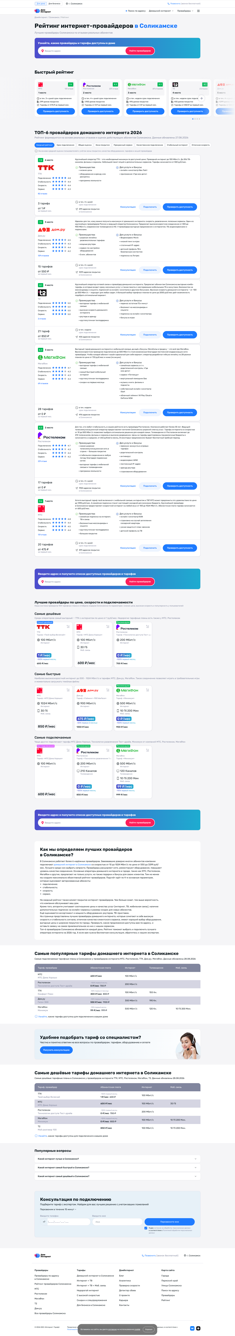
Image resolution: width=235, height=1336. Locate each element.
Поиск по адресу (137, 11)
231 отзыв (42, 461)
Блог (121, 1275)
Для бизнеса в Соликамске (91, 1305)
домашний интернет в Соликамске (72, 864)
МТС (40, 88)
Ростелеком (88, 88)
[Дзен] (198, 1328)
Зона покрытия (103, 145)
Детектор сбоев (127, 1290)
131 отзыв (42, 535)
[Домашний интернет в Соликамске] (43, 11)
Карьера (123, 1300)
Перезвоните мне (169, 1221)
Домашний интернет (160, 11)
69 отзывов (43, 383)
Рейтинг (165, 1300)
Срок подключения (65, 145)
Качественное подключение (150, 145)
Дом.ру (220, 88)
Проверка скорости (129, 1285)
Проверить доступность (56, 111)
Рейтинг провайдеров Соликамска (53, 1284)
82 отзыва (42, 194)
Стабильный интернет (177, 145)
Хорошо (148, 1329)
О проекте (124, 1295)
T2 (174, 88)
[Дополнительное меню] (198, 11)
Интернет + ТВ (84, 1280)
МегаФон (132, 88)
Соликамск (54, 17)
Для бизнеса (54, 3)
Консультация (128, 548)
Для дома (41, 3)
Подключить (150, 548)
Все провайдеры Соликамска (50, 1313)
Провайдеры (184, 11)
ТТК (40, 173)
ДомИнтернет (41, 17)
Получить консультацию (56, 1050)
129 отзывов (43, 256)
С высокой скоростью (88, 1295)
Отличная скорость (201, 145)
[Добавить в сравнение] (68, 626)
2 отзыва (42, 319)
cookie (137, 1329)
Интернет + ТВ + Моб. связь (91, 1285)
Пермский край (169, 1280)
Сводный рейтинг (44, 145)
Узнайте (42, 1016)
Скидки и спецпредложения (92, 1300)
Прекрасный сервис (123, 145)
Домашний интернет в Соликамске (95, 1275)
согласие (112, 1329)
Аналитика (125, 1280)
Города (165, 1275)
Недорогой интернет (88, 1290)
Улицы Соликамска (171, 1285)
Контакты (124, 1305)
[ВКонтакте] (192, 1328)
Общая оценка (85, 145)
